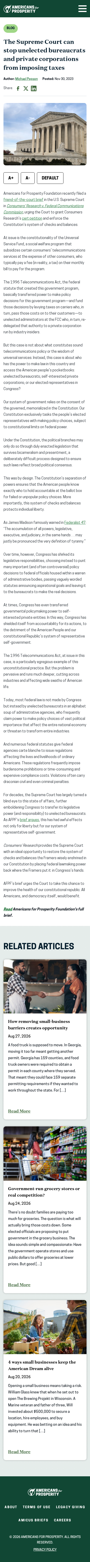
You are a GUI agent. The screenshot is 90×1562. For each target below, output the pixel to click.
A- (28, 178)
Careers (63, 1522)
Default (50, 178)
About (11, 1507)
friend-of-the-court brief (23, 200)
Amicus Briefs (33, 1522)
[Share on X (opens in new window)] (26, 88)
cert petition (32, 219)
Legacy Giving (70, 1507)
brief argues (29, 820)
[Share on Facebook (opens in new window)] (18, 88)
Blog (11, 28)
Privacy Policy (45, 1550)
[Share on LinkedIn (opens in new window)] (33, 88)
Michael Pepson (26, 79)
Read (7, 909)
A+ (11, 178)
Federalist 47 (75, 523)
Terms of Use (37, 1507)
